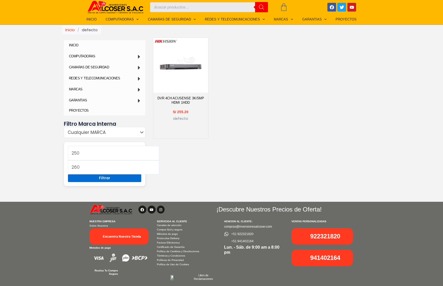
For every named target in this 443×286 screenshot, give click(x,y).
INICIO (91, 19)
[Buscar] (261, 7)
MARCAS (281, 19)
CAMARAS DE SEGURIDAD (169, 19)
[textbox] (102, 132)
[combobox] (104, 132)
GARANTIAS (312, 19)
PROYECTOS (346, 19)
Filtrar (104, 178)
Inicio (70, 30)
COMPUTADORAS (120, 19)
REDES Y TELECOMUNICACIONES (232, 19)
